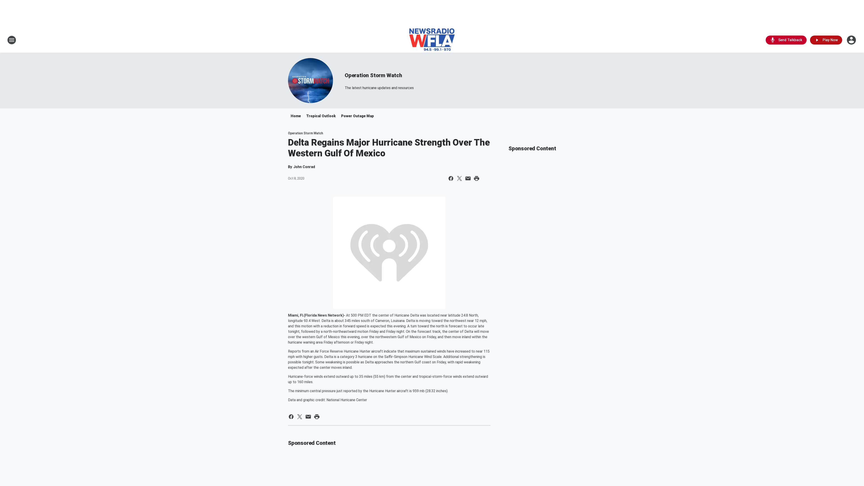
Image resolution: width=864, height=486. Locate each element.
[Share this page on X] (459, 178)
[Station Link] (432, 40)
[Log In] (852, 40)
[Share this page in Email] (468, 178)
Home (296, 116)
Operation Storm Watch (373, 75)
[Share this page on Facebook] (451, 178)
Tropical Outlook (321, 116)
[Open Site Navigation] (11, 40)
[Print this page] (476, 178)
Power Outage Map (357, 116)
